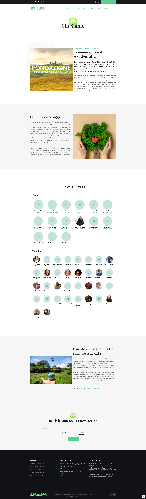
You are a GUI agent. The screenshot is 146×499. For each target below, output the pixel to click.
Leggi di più (62, 468)
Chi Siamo (74, 8)
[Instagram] (98, 1)
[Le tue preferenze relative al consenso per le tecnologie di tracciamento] (143, 496)
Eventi (91, 8)
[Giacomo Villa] (99, 272)
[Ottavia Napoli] (88, 299)
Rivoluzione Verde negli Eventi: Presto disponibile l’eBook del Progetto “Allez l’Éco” (102, 469)
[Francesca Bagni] (78, 272)
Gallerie (98, 8)
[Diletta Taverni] (109, 259)
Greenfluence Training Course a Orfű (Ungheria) (71, 472)
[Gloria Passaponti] (57, 285)
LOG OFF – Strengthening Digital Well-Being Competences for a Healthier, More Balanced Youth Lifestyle (73, 464)
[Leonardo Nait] (88, 285)
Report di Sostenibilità (93, 388)
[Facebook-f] (95, 1)
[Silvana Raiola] (109, 299)
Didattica (105, 8)
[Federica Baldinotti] (67, 272)
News (112, 8)
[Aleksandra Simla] (36, 259)
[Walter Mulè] (47, 312)
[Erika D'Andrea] (47, 272)
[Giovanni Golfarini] (80, 221)
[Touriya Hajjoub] (36, 312)
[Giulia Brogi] (36, 285)
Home (67, 8)
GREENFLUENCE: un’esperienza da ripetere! (102, 463)
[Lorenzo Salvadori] (99, 285)
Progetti (84, 8)
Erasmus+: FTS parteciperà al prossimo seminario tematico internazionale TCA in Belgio (101, 476)
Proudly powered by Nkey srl (74, 496)
